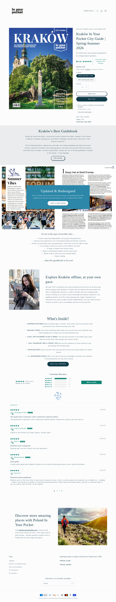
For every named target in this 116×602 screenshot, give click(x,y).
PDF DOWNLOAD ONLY (86, 80)
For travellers (13, 573)
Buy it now (91, 99)
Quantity (78, 83)
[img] (14, 410)
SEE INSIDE (58, 158)
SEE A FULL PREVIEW (58, 364)
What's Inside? (58, 318)
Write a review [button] (91, 382)
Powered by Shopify (72, 598)
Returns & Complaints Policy (17, 564)
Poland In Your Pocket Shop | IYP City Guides (55, 598)
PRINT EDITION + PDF (85, 76)
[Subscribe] (72, 583)
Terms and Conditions (15, 567)
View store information (84, 112)
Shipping (87, 69)
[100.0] (58, 395)
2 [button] (57, 491)
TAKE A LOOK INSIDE (58, 203)
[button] (98, 11)
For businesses (13, 570)
